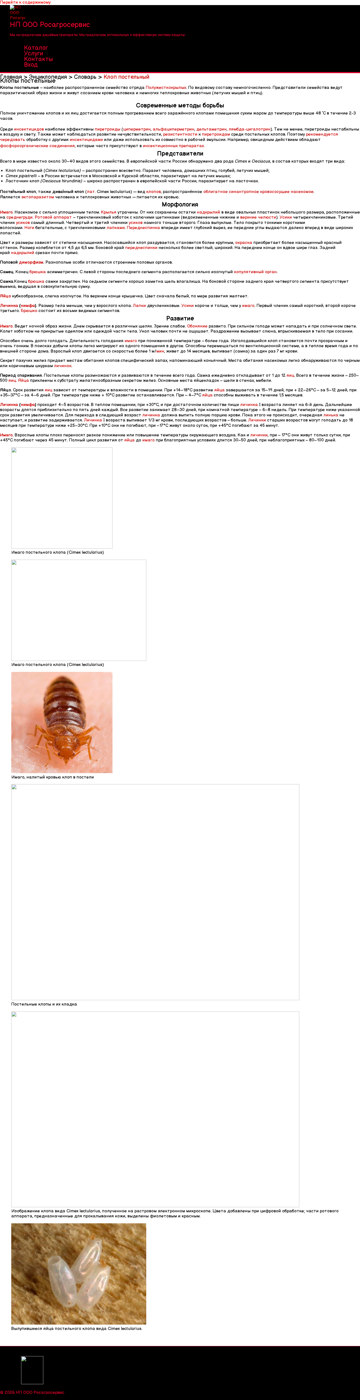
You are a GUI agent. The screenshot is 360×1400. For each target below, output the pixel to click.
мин (160, 351)
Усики (286, 217)
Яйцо (5, 296)
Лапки (139, 305)
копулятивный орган (255, 272)
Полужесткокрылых (166, 87)
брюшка (38, 272)
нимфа (28, 305)
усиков (23, 222)
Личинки (257, 420)
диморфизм (31, 262)
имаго (248, 305)
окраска (243, 242)
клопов (153, 191)
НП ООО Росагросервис (50, 25)
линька (330, 415)
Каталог (36, 48)
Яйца (23, 380)
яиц (290, 375)
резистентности (180, 134)
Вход (31, 65)
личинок (62, 366)
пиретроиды (107, 129)
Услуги (33, 54)
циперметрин (137, 129)
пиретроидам (216, 134)
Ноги (29, 227)
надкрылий (208, 212)
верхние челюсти (258, 217)
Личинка (9, 305)
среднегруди (19, 217)
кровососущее (275, 191)
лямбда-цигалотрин (250, 129)
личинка (249, 404)
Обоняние (197, 326)
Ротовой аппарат (53, 217)
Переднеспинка (143, 227)
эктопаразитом (37, 197)
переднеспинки (141, 247)
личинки (259, 435)
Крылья (108, 212)
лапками (116, 227)
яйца (219, 390)
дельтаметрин (211, 129)
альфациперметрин (173, 129)
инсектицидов (29, 129)
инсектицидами (86, 139)
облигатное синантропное (231, 191)
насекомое (302, 191)
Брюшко (29, 310)
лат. (91, 191)
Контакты (38, 59)
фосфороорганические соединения (37, 146)
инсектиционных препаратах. (174, 146)
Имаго (6, 212)
